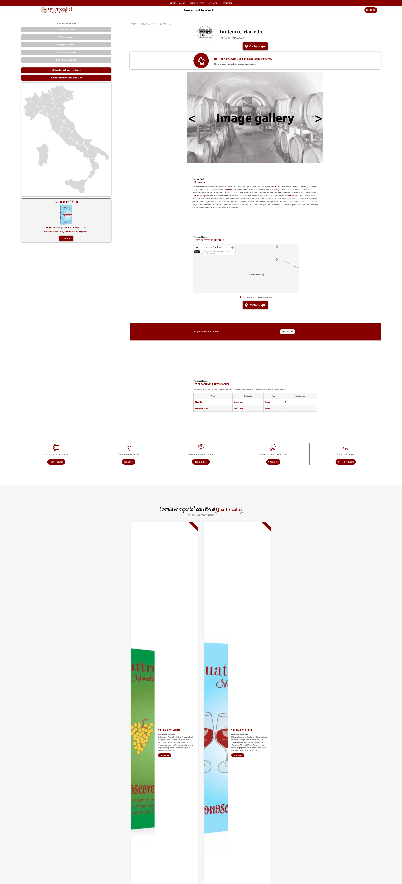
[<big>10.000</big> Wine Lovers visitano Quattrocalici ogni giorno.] (201, 60)
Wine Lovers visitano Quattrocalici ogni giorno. (243, 58)
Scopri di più (66, 238)
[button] (66, 29)
